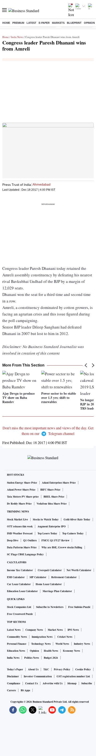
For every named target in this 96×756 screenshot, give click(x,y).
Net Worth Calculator (79, 570)
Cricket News (64, 636)
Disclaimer (13, 676)
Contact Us (31, 683)
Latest (31, 22)
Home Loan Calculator (49, 584)
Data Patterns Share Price (22, 547)
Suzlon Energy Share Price (22, 482)
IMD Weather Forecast (20, 533)
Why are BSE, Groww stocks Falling (61, 547)
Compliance (13, 683)
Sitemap (71, 683)
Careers (11, 690)
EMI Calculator (16, 577)
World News (62, 643)
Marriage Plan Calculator (57, 591)
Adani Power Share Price (21, 489)
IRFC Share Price (50, 489)
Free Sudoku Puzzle (79, 607)
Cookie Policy (83, 669)
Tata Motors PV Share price (23, 496)
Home (6, 22)
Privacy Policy (62, 669)
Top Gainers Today (73, 533)
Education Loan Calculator (22, 591)
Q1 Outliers (30, 540)
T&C (46, 669)
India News (17, 37)
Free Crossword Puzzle (20, 614)
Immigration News (42, 636)
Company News (34, 629)
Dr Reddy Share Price (19, 503)
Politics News (31, 657)
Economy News (71, 650)
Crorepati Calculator (50, 570)
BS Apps (25, 690)
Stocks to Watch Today (46, 519)
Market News (55, 629)
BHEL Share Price (54, 496)
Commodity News (17, 636)
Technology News (41, 643)
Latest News (14, 629)
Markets (58, 22)
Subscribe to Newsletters (49, 607)
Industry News (82, 643)
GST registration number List (73, 676)
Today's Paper (15, 669)
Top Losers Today (47, 533)
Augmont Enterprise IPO (52, 526)
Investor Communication (38, 676)
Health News (51, 650)
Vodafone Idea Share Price (52, 503)
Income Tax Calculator (20, 570)
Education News (16, 650)
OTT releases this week (20, 526)
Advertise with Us (52, 683)
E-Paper (44, 22)
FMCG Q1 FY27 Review (55, 540)
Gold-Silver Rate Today (77, 519)
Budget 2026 (51, 657)
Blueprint (74, 22)
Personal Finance (16, 643)
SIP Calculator (38, 577)
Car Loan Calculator (19, 584)
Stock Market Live (17, 519)
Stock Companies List (19, 607)
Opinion (89, 22)
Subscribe (86, 683)
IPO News (73, 629)
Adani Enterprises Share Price (59, 482)
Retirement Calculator (64, 577)
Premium (18, 22)
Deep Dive (12, 540)
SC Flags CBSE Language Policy (25, 554)
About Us (33, 669)
